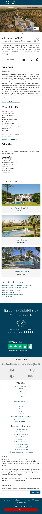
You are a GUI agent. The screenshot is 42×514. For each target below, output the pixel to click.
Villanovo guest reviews (21, 401)
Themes (21, 389)
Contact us (6, 500)
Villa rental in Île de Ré (21, 449)
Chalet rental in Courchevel (21, 444)
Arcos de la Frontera (34, 34)
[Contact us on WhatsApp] (37, 59)
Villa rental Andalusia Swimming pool (13, 294)
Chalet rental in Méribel (21, 442)
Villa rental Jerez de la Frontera (11, 290)
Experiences (21, 394)
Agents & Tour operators (21, 419)
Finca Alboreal (21, 240)
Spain (5, 34)
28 (37, 28)
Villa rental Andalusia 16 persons (11, 292)
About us (21, 399)
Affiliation (35, 500)
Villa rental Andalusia (8, 297)
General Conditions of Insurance (21, 416)
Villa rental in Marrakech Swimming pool (21, 452)
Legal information (21, 502)
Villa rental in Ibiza (21, 432)
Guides (21, 391)
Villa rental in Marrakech (21, 429)
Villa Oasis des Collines (21, 208)
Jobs (21, 404)
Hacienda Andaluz (21, 272)
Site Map (27, 500)
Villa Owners (17, 500)
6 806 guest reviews (15, 332)
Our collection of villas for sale (21, 421)
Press (21, 406)
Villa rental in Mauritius (21, 434)
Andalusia (11, 34)
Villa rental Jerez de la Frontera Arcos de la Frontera (17, 285)
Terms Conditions (21, 414)
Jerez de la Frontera (21, 34)
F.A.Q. (21, 409)
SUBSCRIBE (35, 492)
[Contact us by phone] (31, 59)
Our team (21, 396)
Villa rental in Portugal (21, 447)
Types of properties (21, 386)
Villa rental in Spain (21, 437)
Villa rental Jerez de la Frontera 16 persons (14, 288)
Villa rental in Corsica (21, 439)
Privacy (21, 411)
